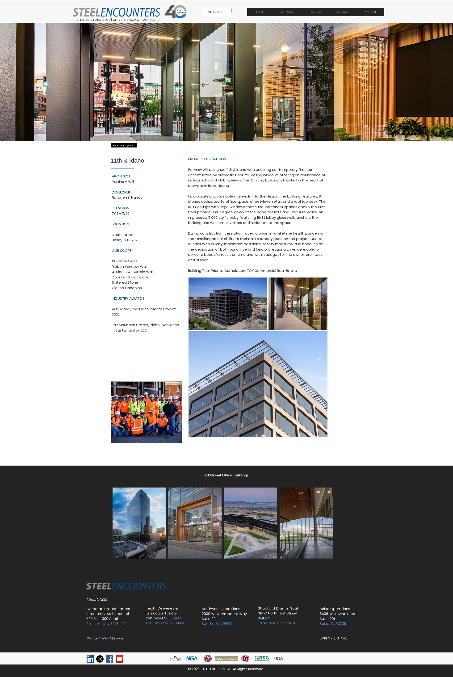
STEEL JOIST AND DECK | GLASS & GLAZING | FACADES (115, 20)
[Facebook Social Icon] (109, 659)
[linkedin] (90, 659)
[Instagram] (100, 659)
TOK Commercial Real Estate (272, 270)
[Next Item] (319, 357)
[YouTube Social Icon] (119, 659)
